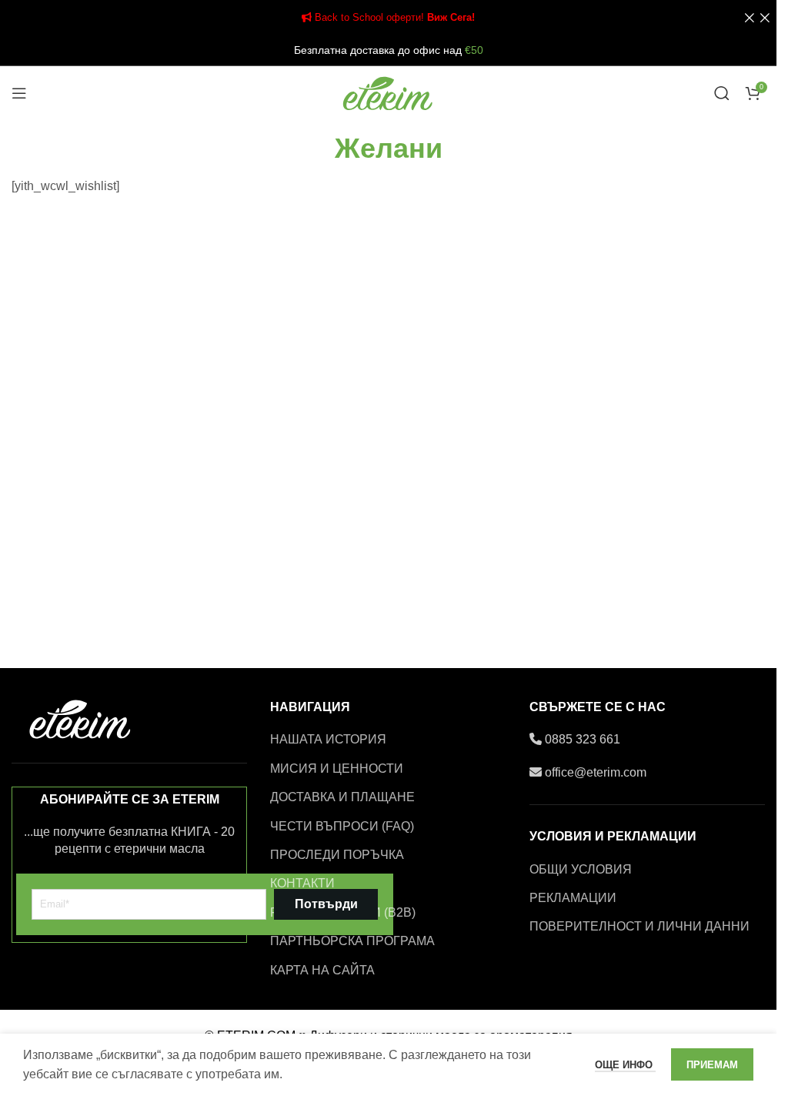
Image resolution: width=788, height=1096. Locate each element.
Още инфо (625, 1065)
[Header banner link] (388, 17)
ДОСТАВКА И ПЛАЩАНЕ (342, 797)
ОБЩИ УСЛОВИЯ (580, 869)
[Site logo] (388, 92)
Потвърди (326, 904)
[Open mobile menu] (19, 93)
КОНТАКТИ (302, 883)
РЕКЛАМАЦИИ (572, 897)
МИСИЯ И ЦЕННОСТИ (336, 768)
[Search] (721, 93)
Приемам (712, 1065)
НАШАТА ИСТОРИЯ (328, 739)
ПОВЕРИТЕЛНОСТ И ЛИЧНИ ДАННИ (639, 926)
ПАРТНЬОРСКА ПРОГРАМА (352, 940)
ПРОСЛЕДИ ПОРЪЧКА (337, 854)
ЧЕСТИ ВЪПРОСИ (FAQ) (342, 826)
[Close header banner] (757, 17)
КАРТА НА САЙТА (322, 970)
